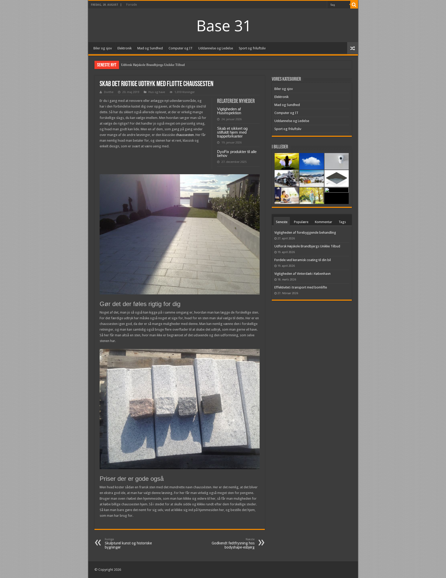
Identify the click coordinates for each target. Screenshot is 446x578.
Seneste (282, 222)
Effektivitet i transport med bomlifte (300, 287)
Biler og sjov (102, 48)
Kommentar (323, 222)
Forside (131, 4)
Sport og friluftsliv (252, 48)
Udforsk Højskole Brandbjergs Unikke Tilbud (153, 65)
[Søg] (354, 5)
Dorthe (108, 92)
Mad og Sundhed (150, 48)
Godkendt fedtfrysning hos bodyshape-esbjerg (233, 543)
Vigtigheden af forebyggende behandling (305, 232)
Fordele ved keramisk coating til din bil (302, 260)
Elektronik (124, 48)
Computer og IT (181, 48)
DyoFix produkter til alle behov (237, 153)
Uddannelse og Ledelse (215, 48)
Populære (301, 222)
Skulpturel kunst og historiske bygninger (128, 543)
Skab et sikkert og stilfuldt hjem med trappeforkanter (232, 132)
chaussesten (185, 135)
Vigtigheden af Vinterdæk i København (302, 274)
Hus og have (156, 92)
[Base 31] (223, 25)
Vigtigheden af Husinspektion (229, 111)
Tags (342, 222)
